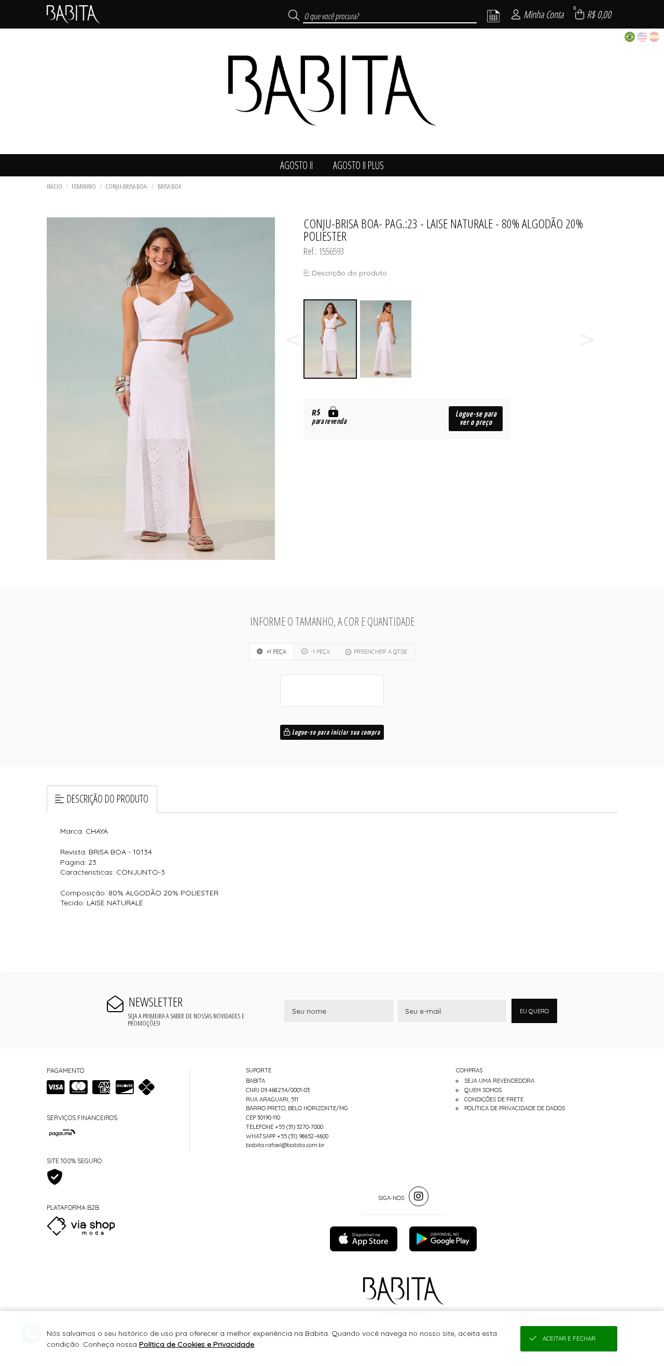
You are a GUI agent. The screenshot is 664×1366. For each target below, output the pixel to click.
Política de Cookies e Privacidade (196, 1344)
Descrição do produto (107, 799)
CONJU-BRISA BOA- (126, 186)
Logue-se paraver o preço (475, 418)
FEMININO (84, 186)
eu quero (534, 1011)
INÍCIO (54, 186)
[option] (331, 339)
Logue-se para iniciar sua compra (335, 732)
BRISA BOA (169, 186)
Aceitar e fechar (569, 1338)
